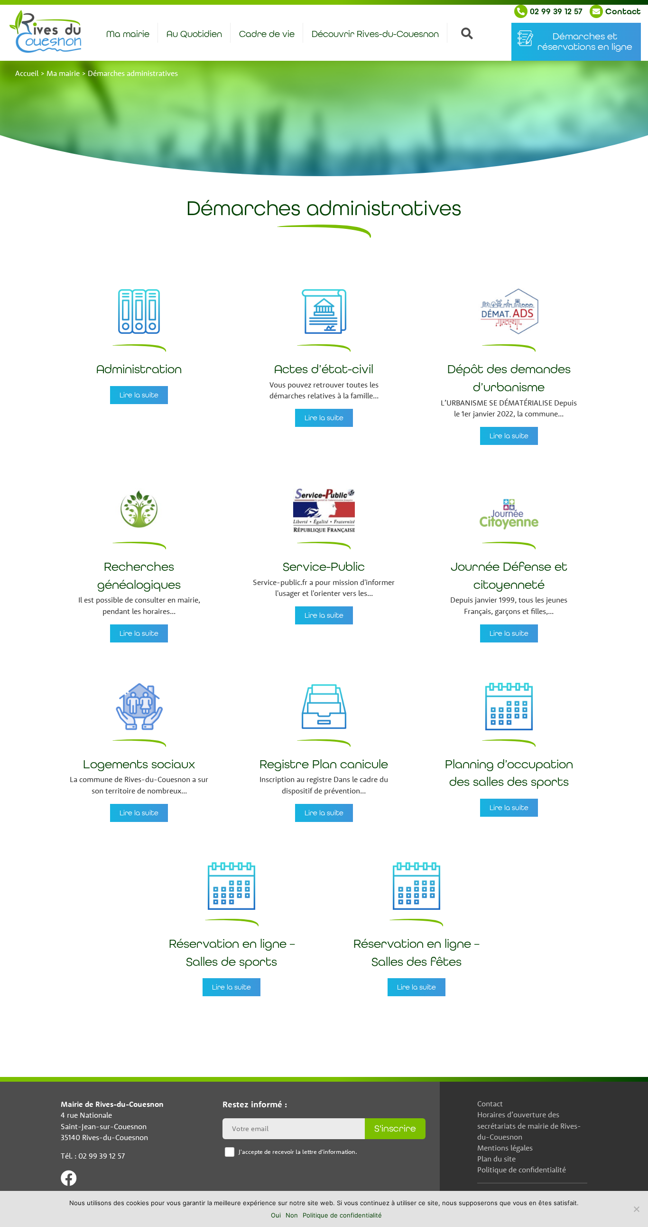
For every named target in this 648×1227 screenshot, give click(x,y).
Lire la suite (139, 395)
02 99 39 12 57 (555, 11)
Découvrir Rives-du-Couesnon (375, 33)
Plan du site (496, 1158)
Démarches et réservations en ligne (584, 41)
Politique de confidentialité (521, 1169)
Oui (276, 1215)
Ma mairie (127, 33)
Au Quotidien (194, 33)
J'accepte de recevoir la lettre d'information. (298, 1151)
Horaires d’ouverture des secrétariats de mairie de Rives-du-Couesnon (529, 1125)
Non (292, 1215)
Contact (622, 11)
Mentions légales (505, 1147)
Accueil (26, 73)
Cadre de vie (267, 33)
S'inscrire (395, 1128)
